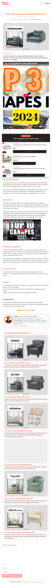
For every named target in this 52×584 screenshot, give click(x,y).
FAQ (42, 581)
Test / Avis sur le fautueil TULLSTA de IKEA (18, 498)
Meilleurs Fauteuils (22, 19)
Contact (33, 581)
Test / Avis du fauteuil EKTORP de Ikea (17, 397)
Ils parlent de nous (23, 325)
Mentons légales (26, 581)
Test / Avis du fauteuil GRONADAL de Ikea (18, 431)
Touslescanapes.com (14, 19)
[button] (41, 3)
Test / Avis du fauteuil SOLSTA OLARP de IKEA (19, 532)
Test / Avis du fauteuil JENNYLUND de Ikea (18, 464)
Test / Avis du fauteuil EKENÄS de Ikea (17, 363)
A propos (38, 581)
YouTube (16, 325)
